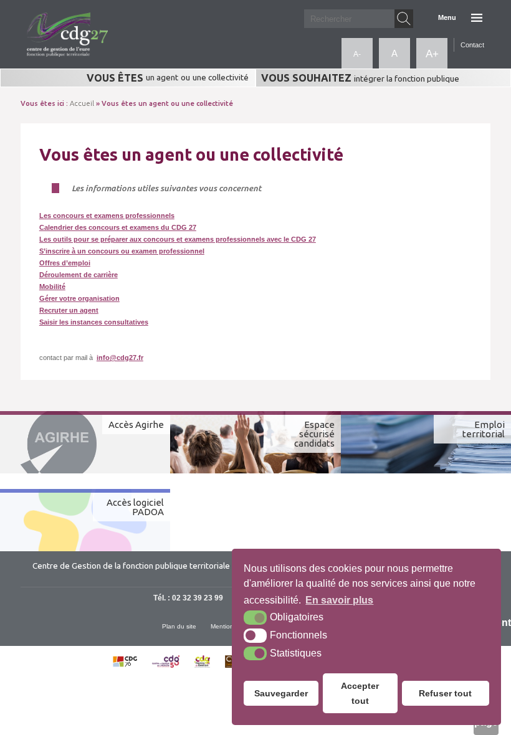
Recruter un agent (68, 310)
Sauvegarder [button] (281, 693)
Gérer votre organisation (79, 298)
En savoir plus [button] (339, 600)
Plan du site (179, 626)
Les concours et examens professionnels (106, 215)
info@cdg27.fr (120, 357)
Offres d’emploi (64, 263)
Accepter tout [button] (360, 693)
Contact (472, 45)
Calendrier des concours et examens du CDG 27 (117, 227)
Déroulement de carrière (78, 274)
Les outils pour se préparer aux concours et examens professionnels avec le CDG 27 (177, 239)
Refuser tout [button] (445, 693)
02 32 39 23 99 (197, 598)
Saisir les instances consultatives (93, 322)
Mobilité (52, 286)
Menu (447, 17)
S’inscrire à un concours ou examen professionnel (121, 251)
